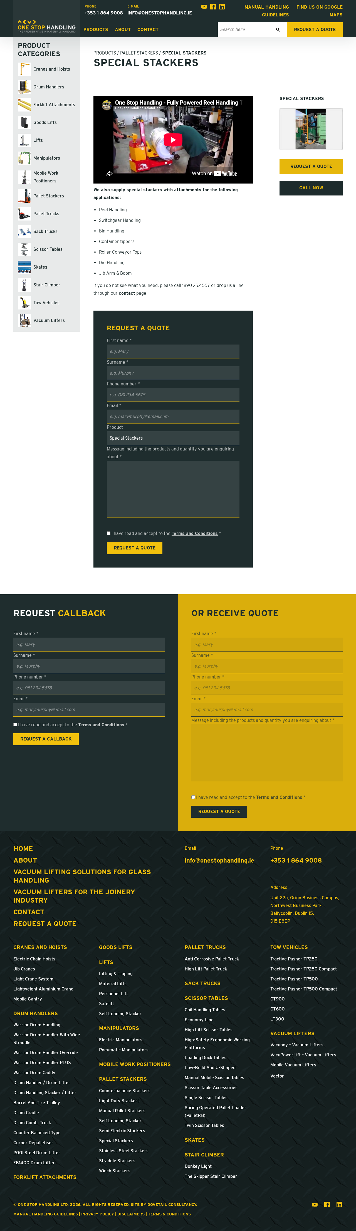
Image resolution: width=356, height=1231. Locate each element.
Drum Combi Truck (32, 1122)
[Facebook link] (213, 8)
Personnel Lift (113, 993)
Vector (277, 1076)
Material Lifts (113, 983)
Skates (195, 1140)
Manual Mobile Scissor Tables (214, 1077)
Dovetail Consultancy (171, 1204)
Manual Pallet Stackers (122, 1110)
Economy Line (199, 1019)
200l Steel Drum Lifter (36, 1152)
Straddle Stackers (117, 1160)
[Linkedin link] (222, 8)
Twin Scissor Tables (204, 1125)
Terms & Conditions (169, 1214)
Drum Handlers (35, 1013)
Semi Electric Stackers (122, 1130)
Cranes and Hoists (40, 947)
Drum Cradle (26, 1112)
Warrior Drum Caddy (34, 1072)
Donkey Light (198, 1166)
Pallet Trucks (205, 947)
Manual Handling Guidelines (45, 1214)
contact (127, 293)
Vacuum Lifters (292, 1033)
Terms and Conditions (195, 533)
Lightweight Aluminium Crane (43, 989)
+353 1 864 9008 (104, 13)
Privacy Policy (97, 1214)
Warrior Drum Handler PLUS (42, 1062)
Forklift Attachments (44, 1177)
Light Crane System (33, 979)
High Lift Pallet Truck (206, 969)
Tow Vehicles (289, 947)
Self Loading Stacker (120, 1013)
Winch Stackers (114, 1170)
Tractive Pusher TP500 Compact (303, 989)
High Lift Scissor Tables (209, 1029)
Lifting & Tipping (116, 973)
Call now (311, 187)
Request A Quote (44, 924)
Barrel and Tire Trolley (36, 1102)
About (123, 29)
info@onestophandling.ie (159, 13)
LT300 (277, 1019)
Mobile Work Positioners (135, 1064)
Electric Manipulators (120, 1039)
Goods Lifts (115, 947)
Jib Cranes (24, 969)
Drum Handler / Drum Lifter (41, 1082)
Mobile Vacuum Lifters (293, 1064)
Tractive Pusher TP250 (294, 959)
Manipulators (119, 1028)
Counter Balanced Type (37, 1132)
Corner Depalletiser (33, 1142)
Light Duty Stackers (119, 1100)
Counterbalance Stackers (124, 1090)
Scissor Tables (206, 998)
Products (95, 29)
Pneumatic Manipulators (124, 1049)
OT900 (277, 999)
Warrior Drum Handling (36, 1024)
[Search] (278, 29)
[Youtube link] (204, 8)
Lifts (106, 962)
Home (23, 848)
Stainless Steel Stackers (124, 1150)
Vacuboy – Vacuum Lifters (296, 1044)
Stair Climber (204, 1155)
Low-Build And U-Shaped (210, 1067)
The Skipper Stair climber (211, 1176)
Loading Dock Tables (205, 1057)
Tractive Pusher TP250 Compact (303, 969)
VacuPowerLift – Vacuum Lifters (303, 1054)
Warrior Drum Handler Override (45, 1052)
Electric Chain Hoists (34, 959)
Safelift (106, 1003)
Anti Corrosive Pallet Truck (212, 959)
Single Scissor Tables (206, 1097)
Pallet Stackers (139, 53)
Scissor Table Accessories (211, 1087)
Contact (148, 29)
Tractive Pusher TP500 (294, 979)
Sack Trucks (203, 983)
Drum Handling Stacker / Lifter (44, 1092)
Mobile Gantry (27, 999)
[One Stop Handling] (46, 26)
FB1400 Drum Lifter (34, 1162)
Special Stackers (116, 1140)
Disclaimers (131, 1214)
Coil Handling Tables (205, 1009)
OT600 (277, 1009)
